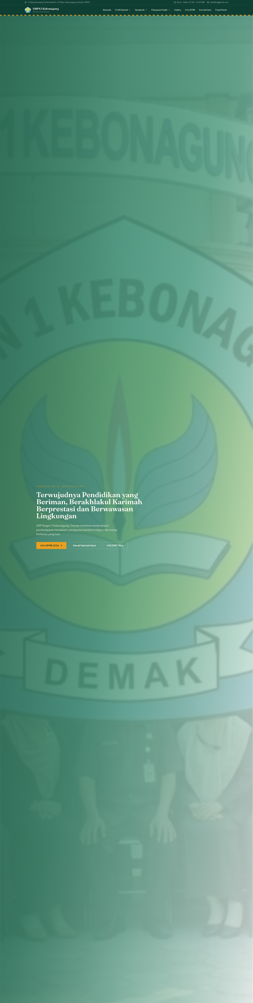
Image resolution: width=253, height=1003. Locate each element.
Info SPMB (190, 9)
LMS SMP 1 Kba (115, 545)
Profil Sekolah (121, 9)
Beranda (107, 9)
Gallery (177, 9)
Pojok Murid (221, 9)
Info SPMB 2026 (49, 545)
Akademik (140, 9)
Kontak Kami (205, 9)
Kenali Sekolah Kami (84, 545)
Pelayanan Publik (159, 9)
